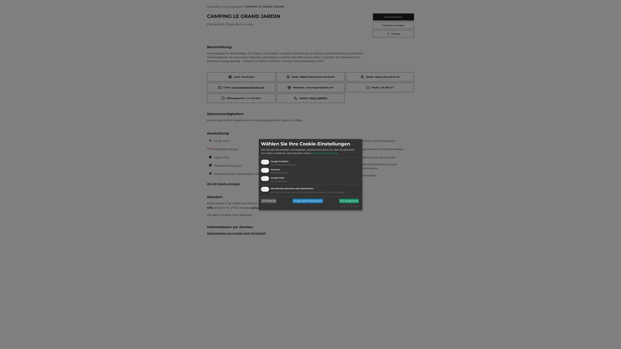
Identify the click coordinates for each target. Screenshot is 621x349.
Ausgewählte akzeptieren (308, 201)
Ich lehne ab (269, 201)
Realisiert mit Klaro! (349, 206)
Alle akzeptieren (349, 201)
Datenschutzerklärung (324, 153)
